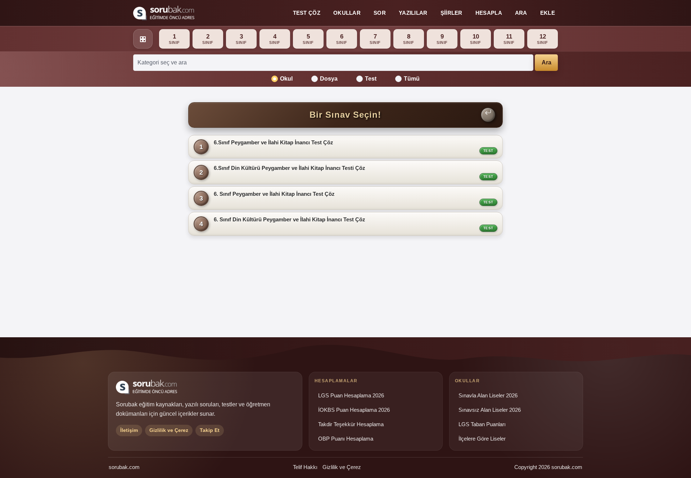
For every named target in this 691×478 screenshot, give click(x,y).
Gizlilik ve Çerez (341, 467)
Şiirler (451, 13)
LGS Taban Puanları (482, 424)
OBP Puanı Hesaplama (345, 439)
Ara (521, 13)
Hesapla (488, 13)
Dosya (329, 79)
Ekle (547, 13)
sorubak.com (124, 467)
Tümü (412, 79)
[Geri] (488, 115)
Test (370, 79)
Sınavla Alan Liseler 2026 (488, 395)
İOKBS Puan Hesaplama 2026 (354, 410)
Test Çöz (306, 13)
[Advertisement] (144, 208)
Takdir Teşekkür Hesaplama (351, 424)
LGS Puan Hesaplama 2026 (351, 395)
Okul (286, 79)
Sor (380, 13)
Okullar (347, 13)
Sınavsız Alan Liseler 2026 (490, 410)
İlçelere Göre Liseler (482, 439)
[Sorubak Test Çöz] (163, 13)
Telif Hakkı (305, 467)
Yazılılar (413, 13)
